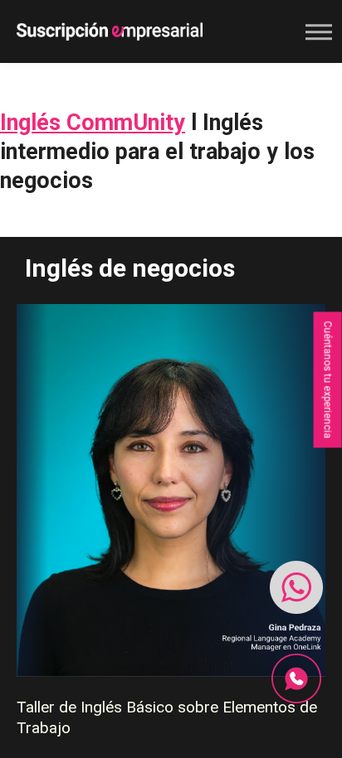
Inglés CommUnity (92, 122)
